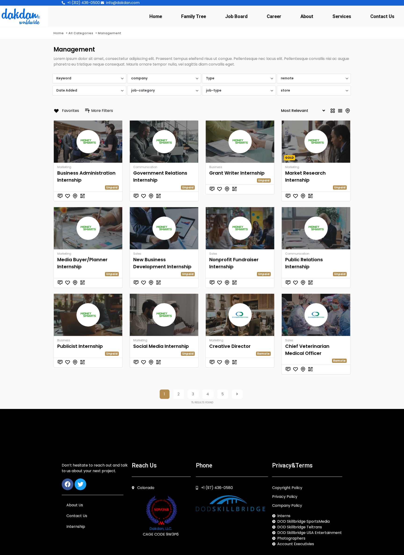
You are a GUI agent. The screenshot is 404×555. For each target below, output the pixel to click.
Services (341, 16)
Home (155, 16)
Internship (75, 526)
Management (109, 33)
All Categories (81, 33)
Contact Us (382, 16)
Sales (137, 254)
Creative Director (230, 346)
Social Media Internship (161, 346)
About (306, 16)
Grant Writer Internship (237, 173)
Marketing (64, 167)
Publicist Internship (80, 346)
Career (274, 16)
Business (215, 167)
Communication (145, 167)
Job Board (236, 16)
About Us (74, 505)
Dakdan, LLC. (160, 528)
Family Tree (193, 16)
